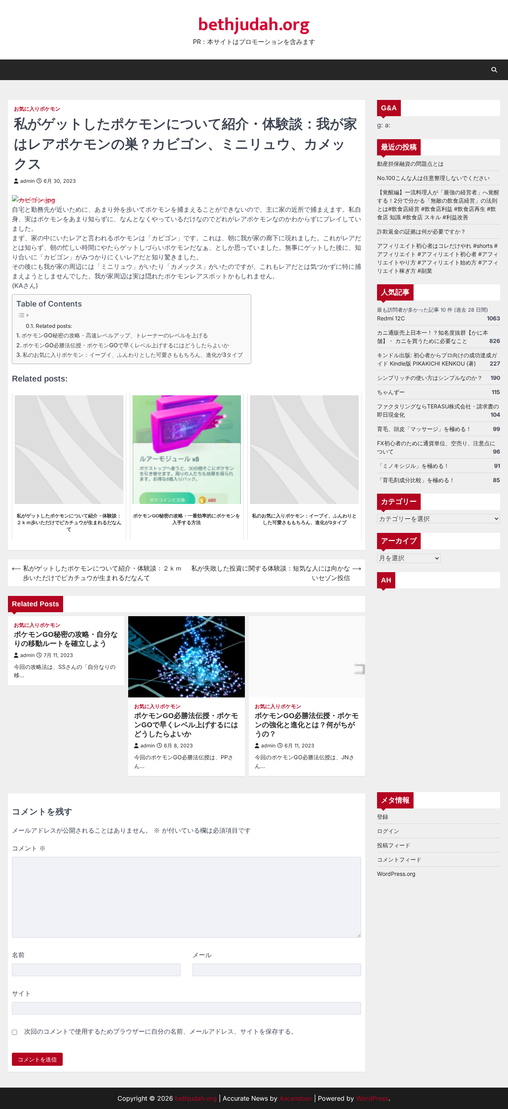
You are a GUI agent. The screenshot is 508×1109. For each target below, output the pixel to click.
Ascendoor (295, 1098)
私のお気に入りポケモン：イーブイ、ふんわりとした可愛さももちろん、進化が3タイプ (133, 354)
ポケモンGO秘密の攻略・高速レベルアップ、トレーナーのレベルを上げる (114, 335)
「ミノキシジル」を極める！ (413, 465)
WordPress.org (396, 874)
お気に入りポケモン (37, 109)
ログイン (388, 831)
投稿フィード (393, 845)
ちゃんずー (391, 392)
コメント (29, 848)
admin (27, 181)
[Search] (494, 70)
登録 (382, 817)
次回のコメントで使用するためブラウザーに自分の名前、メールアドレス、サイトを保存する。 (160, 1031)
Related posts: (54, 326)
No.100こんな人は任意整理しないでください (433, 177)
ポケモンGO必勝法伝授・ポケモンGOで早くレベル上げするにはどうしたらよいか (126, 345)
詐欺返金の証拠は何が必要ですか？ (421, 231)
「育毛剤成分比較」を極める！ (416, 480)
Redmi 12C (391, 318)
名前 (18, 955)
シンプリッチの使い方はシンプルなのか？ (430, 377)
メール (202, 955)
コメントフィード (399, 859)
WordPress (372, 1098)
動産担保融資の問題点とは (410, 163)
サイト (21, 993)
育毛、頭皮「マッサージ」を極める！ (424, 428)
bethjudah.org (254, 25)
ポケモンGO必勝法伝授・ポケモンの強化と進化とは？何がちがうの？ (307, 725)
